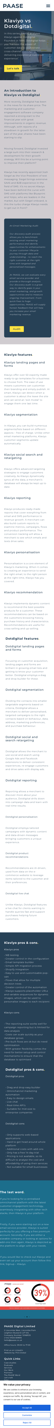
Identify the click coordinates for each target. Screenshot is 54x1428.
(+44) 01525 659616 (13, 1338)
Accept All (27, 1408)
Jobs (6, 1380)
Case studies (10, 1363)
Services (8, 1368)
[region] (27, 1404)
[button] (48, 6)
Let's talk (13, 68)
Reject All (27, 1422)
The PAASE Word (12, 1375)
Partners (8, 1373)
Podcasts (8, 1365)
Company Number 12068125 (17, 1335)
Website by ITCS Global (15, 1353)
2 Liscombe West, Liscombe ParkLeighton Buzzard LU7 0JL (20, 1331)
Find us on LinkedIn (13, 1350)
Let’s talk (8, 1378)
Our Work (8, 1370)
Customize (27, 1415)
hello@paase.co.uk (13, 1340)
